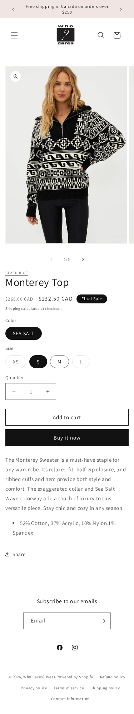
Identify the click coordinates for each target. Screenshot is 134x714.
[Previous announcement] (13, 9)
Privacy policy (34, 687)
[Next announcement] (121, 9)
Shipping (12, 308)
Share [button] (19, 554)
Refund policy (112, 676)
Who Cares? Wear (39, 676)
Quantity (14, 378)
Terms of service (69, 687)
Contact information (70, 698)
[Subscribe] (102, 621)
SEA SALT (23, 333)
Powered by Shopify (74, 676)
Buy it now (67, 437)
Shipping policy (105, 687)
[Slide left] (51, 259)
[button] (14, 35)
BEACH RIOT (16, 273)
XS (19, 363)
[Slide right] (83, 259)
